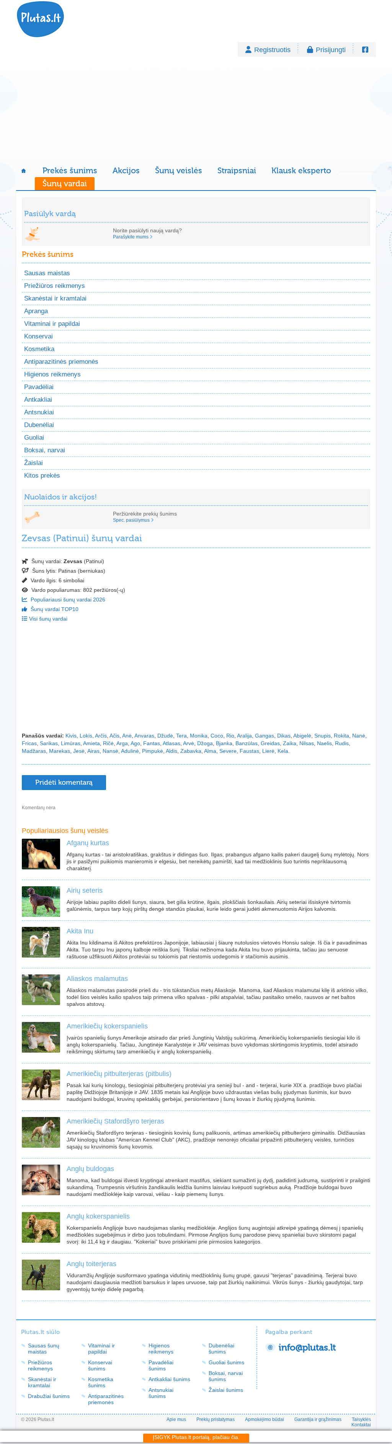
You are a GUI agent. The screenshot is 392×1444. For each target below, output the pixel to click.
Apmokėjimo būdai (264, 1419)
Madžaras (34, 751)
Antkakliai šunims (169, 1379)
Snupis (322, 736)
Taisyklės (361, 1419)
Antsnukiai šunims (161, 1393)
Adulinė (130, 751)
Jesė (79, 751)
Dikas (284, 736)
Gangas (264, 736)
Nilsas (306, 743)
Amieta (91, 743)
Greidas (270, 743)
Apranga (36, 311)
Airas (93, 751)
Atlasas (171, 743)
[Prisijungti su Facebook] (365, 50)
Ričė (108, 743)
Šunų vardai (64, 183)
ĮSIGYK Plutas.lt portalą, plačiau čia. (196, 1437)
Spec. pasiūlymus (131, 520)
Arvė (188, 743)
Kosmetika (39, 349)
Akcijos (126, 170)
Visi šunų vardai (48, 619)
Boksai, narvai (44, 450)
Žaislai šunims (226, 1390)
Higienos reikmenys (52, 374)
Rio (230, 736)
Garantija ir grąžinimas (317, 1419)
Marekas (59, 751)
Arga (122, 743)
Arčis (101, 736)
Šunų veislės (178, 170)
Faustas (249, 751)
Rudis (342, 743)
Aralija (244, 736)
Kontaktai (361, 1425)
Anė (127, 736)
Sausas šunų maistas (43, 1348)
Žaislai (33, 463)
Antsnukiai (39, 412)
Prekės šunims (69, 170)
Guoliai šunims (226, 1362)
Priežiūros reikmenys (54, 285)
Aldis (171, 751)
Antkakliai (38, 399)
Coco (217, 736)
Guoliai (34, 437)
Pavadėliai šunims (161, 1365)
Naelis (324, 743)
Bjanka (224, 743)
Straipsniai (236, 170)
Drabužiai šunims (49, 1396)
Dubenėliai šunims (221, 1348)
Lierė (268, 751)
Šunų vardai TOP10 (53, 609)
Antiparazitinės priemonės (61, 361)
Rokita (341, 736)
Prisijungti (331, 50)
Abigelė (302, 736)
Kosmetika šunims (100, 1382)
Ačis (114, 736)
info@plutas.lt (307, 1347)
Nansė (110, 751)
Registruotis (272, 50)
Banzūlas (246, 743)
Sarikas (49, 743)
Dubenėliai (39, 425)
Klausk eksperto (301, 170)
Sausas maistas (47, 273)
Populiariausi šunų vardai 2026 (67, 599)
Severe (228, 751)
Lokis (86, 736)
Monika (198, 736)
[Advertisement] (196, 110)
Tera (181, 736)
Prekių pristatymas (215, 1419)
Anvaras (144, 736)
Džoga (205, 743)
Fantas (151, 743)
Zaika (289, 743)
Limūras (70, 743)
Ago (135, 743)
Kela (283, 751)
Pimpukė (152, 751)
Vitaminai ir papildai (52, 323)
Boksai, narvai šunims (226, 1376)
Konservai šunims (100, 1365)
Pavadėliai (39, 387)
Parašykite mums (131, 237)
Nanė (358, 736)
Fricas (29, 743)
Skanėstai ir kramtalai (55, 298)
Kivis (71, 736)
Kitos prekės (42, 475)
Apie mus (176, 1419)
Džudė (165, 736)
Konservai (38, 336)
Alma (210, 751)
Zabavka (190, 751)
